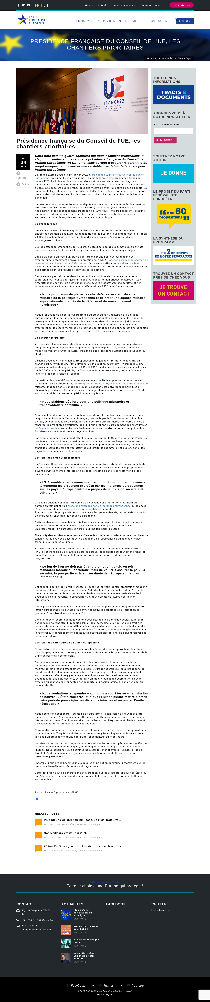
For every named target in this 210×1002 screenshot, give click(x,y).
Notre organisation (153, 21)
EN (45, 5)
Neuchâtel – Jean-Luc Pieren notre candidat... (85, 956)
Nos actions (127, 21)
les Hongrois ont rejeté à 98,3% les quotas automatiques (109, 383)
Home (153, 58)
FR (37, 5)
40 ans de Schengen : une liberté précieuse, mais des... (83, 846)
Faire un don (181, 4)
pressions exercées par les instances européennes (99, 505)
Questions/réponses (125, 5)
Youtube (137, 985)
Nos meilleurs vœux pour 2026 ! (66, 833)
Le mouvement (84, 21)
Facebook (77, 985)
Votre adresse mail (166, 124)
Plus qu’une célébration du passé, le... (83, 913)
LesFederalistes (161, 910)
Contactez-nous (150, 5)
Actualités (167, 58)
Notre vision (106, 21)
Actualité (103, 5)
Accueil (90, 5)
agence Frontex (49, 428)
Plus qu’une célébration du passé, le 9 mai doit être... (82, 820)
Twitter (108, 985)
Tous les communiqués (89, 824)
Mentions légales (105, 994)
